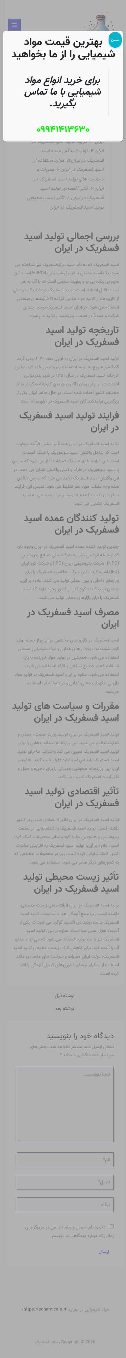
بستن (115, 40)
